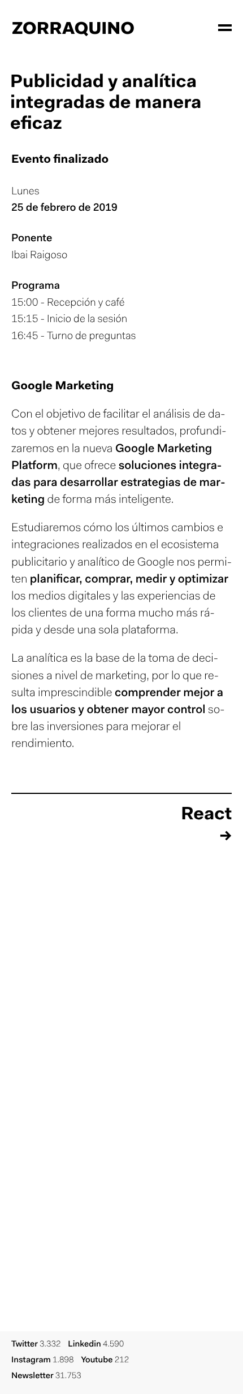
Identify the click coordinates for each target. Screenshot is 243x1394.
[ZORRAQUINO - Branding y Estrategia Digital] (73, 28)
